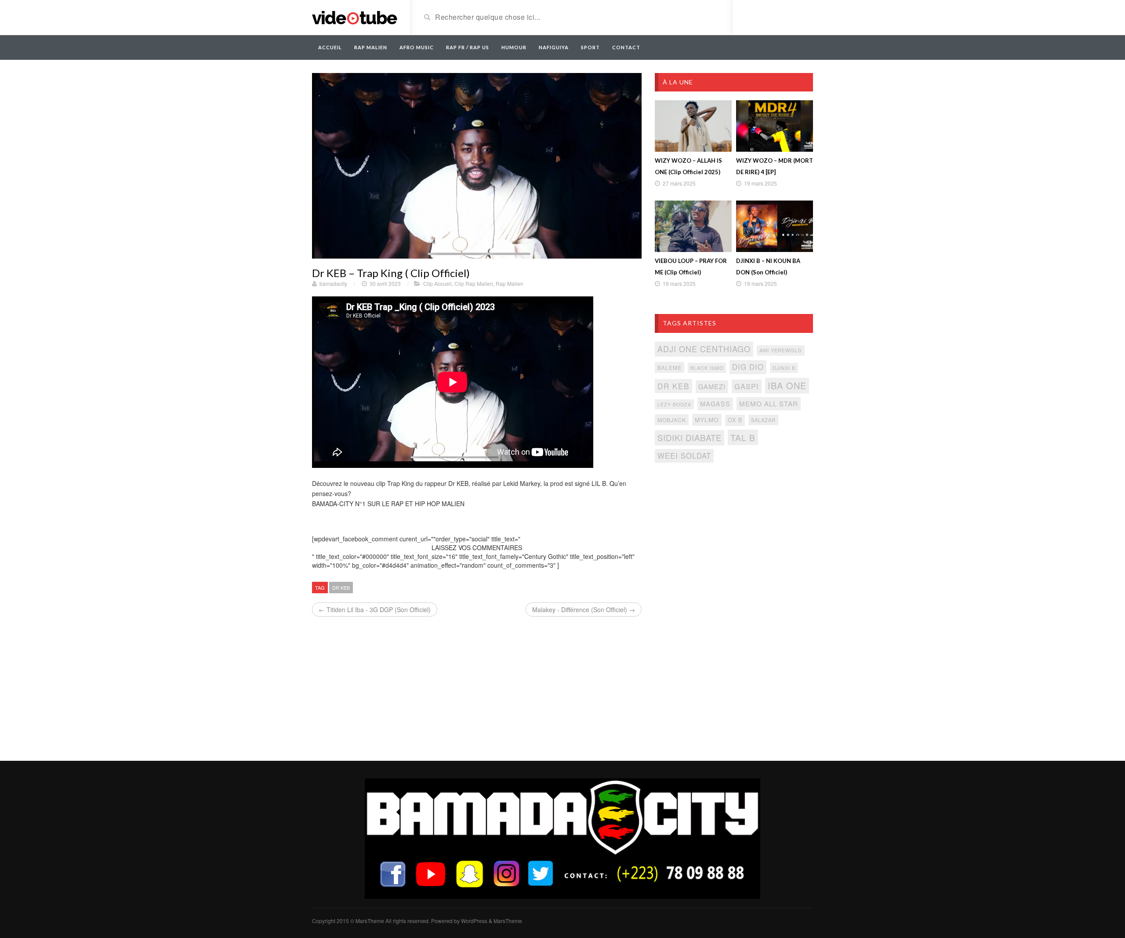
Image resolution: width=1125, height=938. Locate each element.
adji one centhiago (704, 348)
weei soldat (684, 455)
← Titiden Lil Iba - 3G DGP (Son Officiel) (375, 609)
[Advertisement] (734, 540)
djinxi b (784, 368)
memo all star (768, 403)
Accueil (330, 47)
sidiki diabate (689, 437)
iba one (787, 385)
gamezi (712, 386)
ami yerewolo (780, 350)
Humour (513, 47)
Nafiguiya (554, 47)
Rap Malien (509, 283)
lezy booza (674, 404)
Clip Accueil (437, 283)
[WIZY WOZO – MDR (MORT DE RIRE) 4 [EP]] (774, 126)
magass (715, 403)
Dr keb (341, 587)
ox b (735, 420)
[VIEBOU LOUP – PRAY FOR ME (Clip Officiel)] (693, 226)
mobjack (671, 419)
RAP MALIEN (370, 47)
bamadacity (333, 283)
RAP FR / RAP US (467, 47)
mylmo (707, 419)
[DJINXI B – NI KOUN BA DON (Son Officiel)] (774, 226)
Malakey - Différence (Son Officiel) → (583, 609)
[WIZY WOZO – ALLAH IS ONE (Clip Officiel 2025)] (693, 126)
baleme (669, 367)
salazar (763, 419)
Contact (626, 47)
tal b (742, 437)
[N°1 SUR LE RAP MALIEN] (354, 16)
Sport (590, 47)
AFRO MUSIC (416, 47)
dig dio (748, 366)
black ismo (706, 368)
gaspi (746, 386)
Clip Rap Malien (473, 283)
